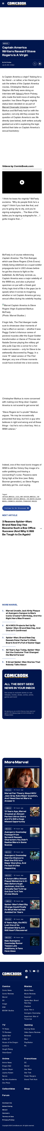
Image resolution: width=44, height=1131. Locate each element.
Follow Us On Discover (16, 508)
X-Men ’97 (6, 1039)
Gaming (28, 1025)
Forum (5, 1095)
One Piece (6, 1083)
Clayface (27, 1006)
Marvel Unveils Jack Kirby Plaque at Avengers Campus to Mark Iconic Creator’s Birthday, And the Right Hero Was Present (24, 615)
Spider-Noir (6, 1035)
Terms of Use (16, 713)
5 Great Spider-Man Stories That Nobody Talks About (23, 663)
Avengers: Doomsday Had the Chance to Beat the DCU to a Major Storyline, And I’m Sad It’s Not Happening (15, 861)
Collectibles (8, 1089)
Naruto (4, 1076)
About (4, 1110)
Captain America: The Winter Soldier (27, 499)
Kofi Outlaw (7, 62)
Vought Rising (7, 1049)
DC (3, 1000)
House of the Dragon (10, 1042)
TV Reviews (6, 1032)
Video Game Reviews (32, 1032)
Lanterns (5, 1046)
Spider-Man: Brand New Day (31, 1001)
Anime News (7, 1062)
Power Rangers (30, 1076)
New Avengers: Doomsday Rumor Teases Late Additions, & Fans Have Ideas (14, 946)
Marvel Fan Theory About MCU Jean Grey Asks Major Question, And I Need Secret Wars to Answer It (21, 797)
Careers (5, 1113)
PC (25, 1046)
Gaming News (29, 1029)
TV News (5, 1029)
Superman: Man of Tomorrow (31, 1017)
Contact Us (7, 1103)
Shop (27, 1089)
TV (3, 1025)
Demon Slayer (7, 1069)
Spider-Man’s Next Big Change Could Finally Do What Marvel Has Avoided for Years (16, 908)
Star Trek (27, 1072)
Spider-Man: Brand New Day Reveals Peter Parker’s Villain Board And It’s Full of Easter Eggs (23, 640)
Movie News (28, 990)
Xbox (26, 1039)
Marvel (6, 43)
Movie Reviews (30, 993)
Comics (8, 808)
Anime (5, 1058)
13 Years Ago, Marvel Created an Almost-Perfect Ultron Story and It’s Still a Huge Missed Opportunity (15, 816)
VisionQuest (6, 1052)
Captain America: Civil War (12, 497)
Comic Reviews (8, 993)
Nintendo (27, 1035)
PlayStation (28, 1042)
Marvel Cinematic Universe (15, 106)
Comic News (7, 990)
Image (4, 1004)
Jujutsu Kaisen (7, 1072)
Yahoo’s (20, 93)
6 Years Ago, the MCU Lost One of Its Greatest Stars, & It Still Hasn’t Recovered (16, 926)
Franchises (30, 1058)
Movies (34, 501)
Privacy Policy (9, 715)
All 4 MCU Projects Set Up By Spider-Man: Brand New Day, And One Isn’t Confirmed (23, 628)
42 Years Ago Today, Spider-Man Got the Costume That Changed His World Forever (23, 652)
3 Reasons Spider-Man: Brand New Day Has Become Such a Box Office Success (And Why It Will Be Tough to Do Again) (18, 528)
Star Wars (28, 1069)
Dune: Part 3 (29, 1009)
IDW (3, 1007)
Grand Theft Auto (30, 1079)
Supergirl (27, 997)
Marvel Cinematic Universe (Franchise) (16, 501)
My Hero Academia (9, 1079)
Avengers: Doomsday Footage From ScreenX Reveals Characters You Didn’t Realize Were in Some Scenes (16, 838)
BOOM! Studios (8, 1010)
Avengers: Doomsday (32, 1013)
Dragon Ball (6, 1066)
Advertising (7, 1106)
